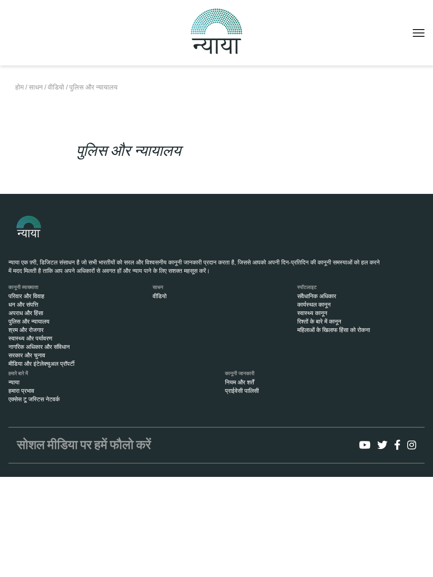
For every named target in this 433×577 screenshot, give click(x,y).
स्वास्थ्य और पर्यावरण (30, 338)
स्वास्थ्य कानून (312, 313)
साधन (36, 87)
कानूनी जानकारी (240, 373)
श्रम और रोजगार (26, 330)
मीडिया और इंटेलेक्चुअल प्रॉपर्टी (41, 363)
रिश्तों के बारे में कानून (319, 321)
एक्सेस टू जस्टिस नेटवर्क (34, 399)
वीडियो (56, 87)
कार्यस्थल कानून (314, 304)
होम (19, 87)
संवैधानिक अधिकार (316, 296)
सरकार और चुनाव (26, 355)
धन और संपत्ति (23, 304)
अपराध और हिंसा (25, 313)
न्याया (13, 382)
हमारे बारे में (18, 373)
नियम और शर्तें (239, 382)
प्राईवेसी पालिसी (242, 390)
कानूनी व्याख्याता (23, 287)
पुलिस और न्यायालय (28, 321)
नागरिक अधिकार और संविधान (39, 346)
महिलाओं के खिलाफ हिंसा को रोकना (333, 330)
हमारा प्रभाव (21, 390)
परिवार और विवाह (26, 296)
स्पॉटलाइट (307, 287)
